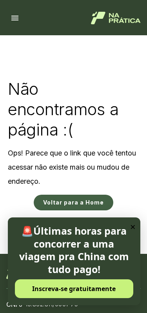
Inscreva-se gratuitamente (74, 288)
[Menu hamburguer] (15, 18)
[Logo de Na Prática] (116, 18)
